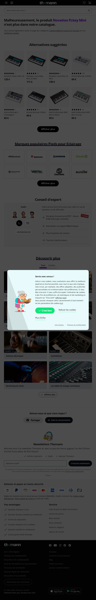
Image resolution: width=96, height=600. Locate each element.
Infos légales (59, 325)
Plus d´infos (40, 317)
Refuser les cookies (67, 309)
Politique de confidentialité (76, 325)
